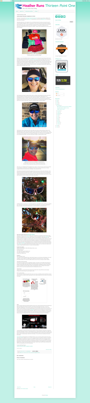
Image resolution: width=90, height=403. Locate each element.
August (58, 114)
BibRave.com (43, 19)
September (59, 113)
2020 (57, 100)
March (58, 121)
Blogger (47, 395)
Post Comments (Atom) (24, 388)
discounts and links (29, 11)
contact (36, 11)
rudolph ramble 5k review (61, 109)
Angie (18, 336)
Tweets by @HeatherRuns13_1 (60, 89)
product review (28, 352)
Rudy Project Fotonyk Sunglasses (31, 18)
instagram (27, 346)
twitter (25, 346)
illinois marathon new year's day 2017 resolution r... (64, 106)
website (18, 346)
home (17, 11)
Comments (58, 95)
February (58, 122)
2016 (57, 104)
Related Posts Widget (48, 349)
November (59, 110)
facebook (21, 346)
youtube (31, 346)
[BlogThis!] (34, 351)
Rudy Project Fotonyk (34, 59)
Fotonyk (28, 236)
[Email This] (32, 351)
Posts (58, 93)
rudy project (32, 352)
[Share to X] (35, 351)
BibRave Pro (29, 19)
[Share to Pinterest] (37, 351)
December (59, 105)
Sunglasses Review (37, 352)
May (58, 118)
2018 (57, 101)
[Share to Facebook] (36, 351)
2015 (57, 125)
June (58, 117)
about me (22, 11)
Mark (21, 336)
